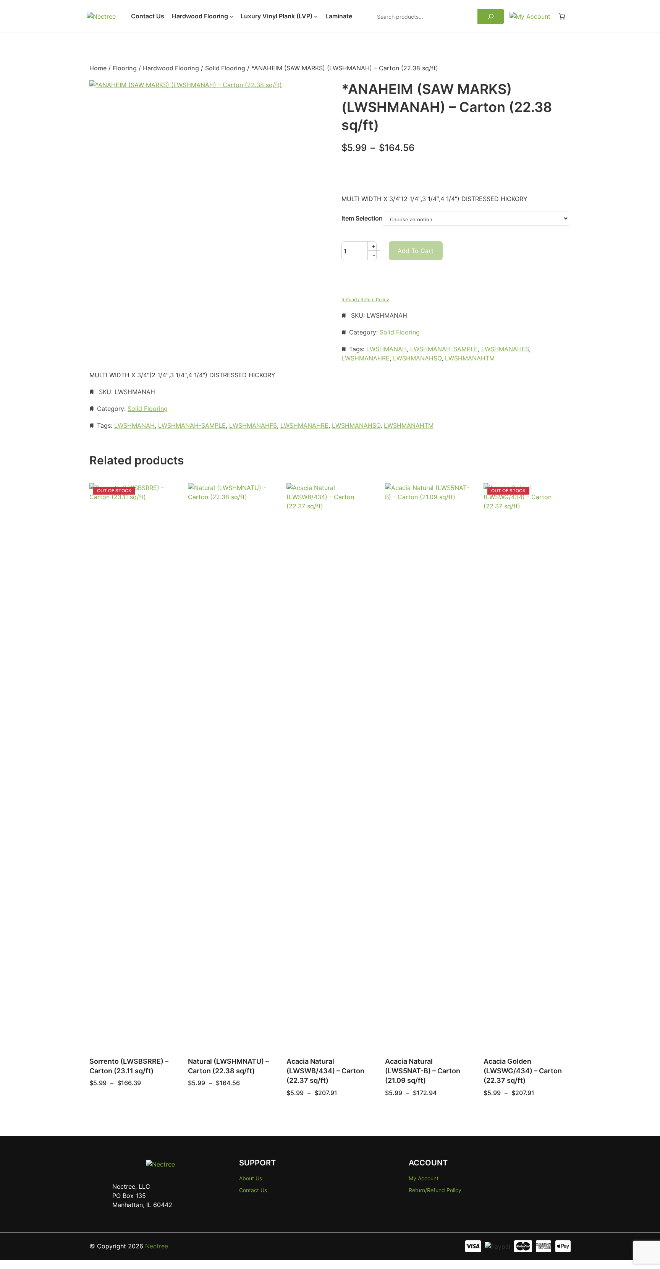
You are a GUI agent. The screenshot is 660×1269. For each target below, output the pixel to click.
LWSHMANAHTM (470, 358)
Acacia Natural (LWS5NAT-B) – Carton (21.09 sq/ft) (422, 1070)
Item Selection (362, 218)
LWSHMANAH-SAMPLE (444, 349)
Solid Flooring (225, 68)
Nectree (156, 1246)
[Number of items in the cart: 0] (561, 16)
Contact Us (253, 1190)
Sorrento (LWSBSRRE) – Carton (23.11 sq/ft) (128, 1066)
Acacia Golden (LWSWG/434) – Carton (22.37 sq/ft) (523, 1070)
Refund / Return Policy (365, 299)
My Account (423, 1178)
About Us (250, 1178)
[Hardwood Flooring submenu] (231, 16)
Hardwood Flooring (171, 68)
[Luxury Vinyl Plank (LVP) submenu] (316, 16)
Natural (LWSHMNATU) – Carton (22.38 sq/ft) (228, 1066)
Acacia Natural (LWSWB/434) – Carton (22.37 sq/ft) (325, 1070)
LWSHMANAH (386, 349)
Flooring (125, 68)
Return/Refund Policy (435, 1190)
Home (98, 68)
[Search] (491, 16)
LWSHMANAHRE (365, 358)
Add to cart (416, 251)
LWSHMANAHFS (505, 349)
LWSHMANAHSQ (417, 358)
